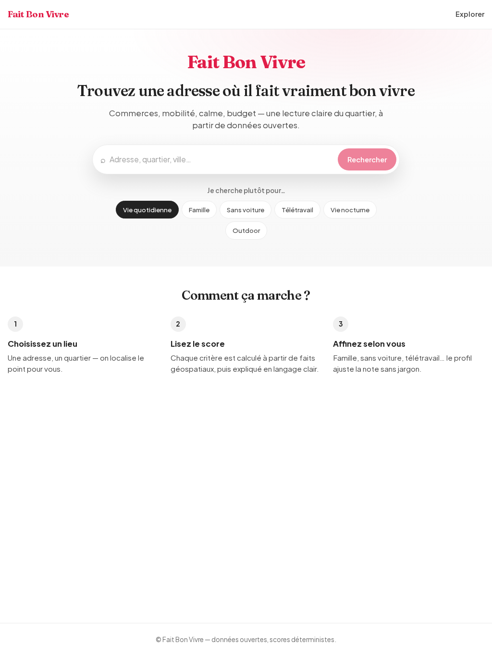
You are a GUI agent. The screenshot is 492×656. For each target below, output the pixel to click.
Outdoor (246, 230)
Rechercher (367, 159)
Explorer (469, 14)
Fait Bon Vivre (38, 14)
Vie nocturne (350, 210)
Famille (199, 210)
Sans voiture (245, 210)
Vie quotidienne (147, 210)
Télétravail (297, 210)
